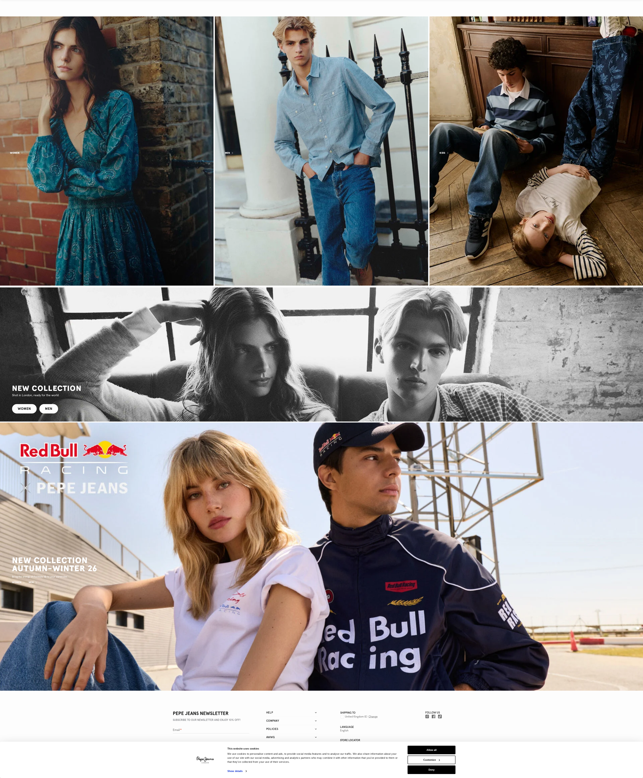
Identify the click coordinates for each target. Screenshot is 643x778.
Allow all (431, 750)
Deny (431, 769)
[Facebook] (433, 716)
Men (227, 153)
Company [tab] (272, 721)
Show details (235, 771)
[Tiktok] (440, 716)
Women (15, 153)
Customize (429, 759)
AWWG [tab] (270, 737)
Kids (442, 153)
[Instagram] (427, 716)
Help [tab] (269, 712)
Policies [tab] (272, 729)
